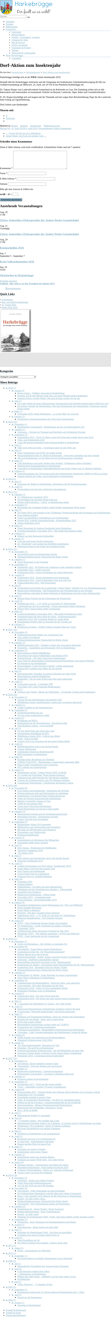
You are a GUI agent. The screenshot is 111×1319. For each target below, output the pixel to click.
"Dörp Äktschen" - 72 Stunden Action (34, 1284)
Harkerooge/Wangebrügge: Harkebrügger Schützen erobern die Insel (48, 1009)
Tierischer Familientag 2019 (30, 850)
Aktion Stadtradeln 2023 (28, 523)
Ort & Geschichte (20, 45)
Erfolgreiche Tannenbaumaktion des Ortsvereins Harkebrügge (45, 419)
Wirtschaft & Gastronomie (23, 53)
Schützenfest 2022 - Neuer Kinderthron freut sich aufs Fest (44, 580)
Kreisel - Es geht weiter (28, 1214)
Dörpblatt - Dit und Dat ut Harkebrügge (35, 1048)
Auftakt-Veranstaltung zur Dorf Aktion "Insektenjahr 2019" (44, 866)
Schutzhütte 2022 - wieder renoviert (33, 570)
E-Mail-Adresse (8, 178)
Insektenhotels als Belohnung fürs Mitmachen (38, 840)
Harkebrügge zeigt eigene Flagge (32, 1152)
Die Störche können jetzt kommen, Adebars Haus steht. (42, 1243)
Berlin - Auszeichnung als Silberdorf (34, 1250)
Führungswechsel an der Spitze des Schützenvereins (41, 546)
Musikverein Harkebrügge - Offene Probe (36, 894)
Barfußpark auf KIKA (27, 720)
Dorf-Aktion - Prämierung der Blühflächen (36, 848)
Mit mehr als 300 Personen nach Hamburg (36, 829)
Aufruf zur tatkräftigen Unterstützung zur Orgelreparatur (43, 518)
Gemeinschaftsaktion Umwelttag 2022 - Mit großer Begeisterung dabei (49, 614)
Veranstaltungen (45, 128)
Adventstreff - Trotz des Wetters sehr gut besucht (39, 1066)
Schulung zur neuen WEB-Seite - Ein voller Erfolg (40, 1159)
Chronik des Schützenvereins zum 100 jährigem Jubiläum (43, 780)
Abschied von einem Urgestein (31, 1149)
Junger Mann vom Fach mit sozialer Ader (26, 136)
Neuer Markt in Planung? (28, 910)
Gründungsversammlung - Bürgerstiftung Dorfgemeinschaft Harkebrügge (50, 1030)
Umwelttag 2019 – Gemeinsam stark (34, 897)
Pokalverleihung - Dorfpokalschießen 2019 (37, 900)
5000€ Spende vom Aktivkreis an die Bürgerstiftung (41, 1037)
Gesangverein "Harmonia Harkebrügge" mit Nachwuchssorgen (46, 1011)
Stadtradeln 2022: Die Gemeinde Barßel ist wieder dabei (43, 619)
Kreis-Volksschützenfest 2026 (17, 261)
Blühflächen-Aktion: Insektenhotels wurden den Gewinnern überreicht (49, 702)
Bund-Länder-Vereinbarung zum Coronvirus (37, 765)
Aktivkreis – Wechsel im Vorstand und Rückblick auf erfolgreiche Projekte (51, 432)
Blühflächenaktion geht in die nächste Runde (37, 746)
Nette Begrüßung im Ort (28, 1240)
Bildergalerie (11, 27)
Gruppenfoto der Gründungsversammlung (36, 1027)
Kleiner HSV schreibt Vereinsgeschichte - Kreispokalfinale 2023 (46, 520)
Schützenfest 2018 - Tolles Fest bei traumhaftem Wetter (42, 988)
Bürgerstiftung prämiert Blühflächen (33, 653)
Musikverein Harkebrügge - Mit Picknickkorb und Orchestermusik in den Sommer (54, 590)
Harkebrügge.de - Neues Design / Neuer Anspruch (40, 1209)
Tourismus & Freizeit (21, 47)
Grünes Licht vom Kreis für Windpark (34, 1172)
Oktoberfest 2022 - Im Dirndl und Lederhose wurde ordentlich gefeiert (49, 567)
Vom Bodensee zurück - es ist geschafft (35, 726)
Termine (9, 24)
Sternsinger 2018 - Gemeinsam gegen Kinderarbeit (40, 1056)
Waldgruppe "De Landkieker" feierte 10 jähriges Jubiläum (43, 1126)
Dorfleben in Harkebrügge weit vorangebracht (38, 1133)
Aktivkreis (16, 32)
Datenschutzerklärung (16, 1315)
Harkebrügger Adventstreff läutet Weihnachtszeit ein (41, 796)
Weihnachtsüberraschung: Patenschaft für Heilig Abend (42, 557)
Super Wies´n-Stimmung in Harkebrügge (36, 978)
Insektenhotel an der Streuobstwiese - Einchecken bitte (42, 723)
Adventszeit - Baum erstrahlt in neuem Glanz (37, 1063)
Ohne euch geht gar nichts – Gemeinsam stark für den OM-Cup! (46, 447)
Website (3, 184)
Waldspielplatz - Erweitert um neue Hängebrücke (39, 887)
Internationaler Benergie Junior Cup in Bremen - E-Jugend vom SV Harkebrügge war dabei (59, 1123)
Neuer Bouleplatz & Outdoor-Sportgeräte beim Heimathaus (44, 528)
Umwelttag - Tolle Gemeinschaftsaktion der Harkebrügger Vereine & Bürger (52, 1032)
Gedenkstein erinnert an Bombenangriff (35, 752)
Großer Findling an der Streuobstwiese (35, 707)
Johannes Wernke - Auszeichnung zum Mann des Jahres (43, 1165)
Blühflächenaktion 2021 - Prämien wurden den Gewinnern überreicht (49, 645)
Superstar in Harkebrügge (29, 1305)
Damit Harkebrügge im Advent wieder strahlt (38, 809)
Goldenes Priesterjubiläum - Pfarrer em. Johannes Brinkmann (45, 1170)
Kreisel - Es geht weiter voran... (31, 1198)
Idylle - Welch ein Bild (27, 739)
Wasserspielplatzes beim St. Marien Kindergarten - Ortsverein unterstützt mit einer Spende (58, 455)
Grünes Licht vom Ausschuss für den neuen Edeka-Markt (43, 741)
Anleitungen (7, 299)
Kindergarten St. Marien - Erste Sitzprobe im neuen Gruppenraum (47, 975)
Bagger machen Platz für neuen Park (34, 1144)
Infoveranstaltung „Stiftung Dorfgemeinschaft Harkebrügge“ (45, 1105)
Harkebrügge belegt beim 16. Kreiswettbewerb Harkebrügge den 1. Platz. (51, 1292)
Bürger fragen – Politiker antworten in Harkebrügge (41, 393)
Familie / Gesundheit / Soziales (26, 37)
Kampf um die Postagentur (29, 1297)
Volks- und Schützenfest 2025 (31, 440)
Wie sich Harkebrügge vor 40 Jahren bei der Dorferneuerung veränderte (50, 458)
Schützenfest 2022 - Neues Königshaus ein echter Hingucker (45, 572)
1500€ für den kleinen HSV (30, 803)
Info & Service (18, 42)
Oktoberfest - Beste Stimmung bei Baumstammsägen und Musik (46, 1222)
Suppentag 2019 (24, 881)
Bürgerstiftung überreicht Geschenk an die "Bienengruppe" (44, 962)
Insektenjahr (35, 126)
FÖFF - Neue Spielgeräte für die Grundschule (38, 936)
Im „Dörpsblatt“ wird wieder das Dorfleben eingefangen (43, 544)
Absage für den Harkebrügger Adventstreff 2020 (39, 700)
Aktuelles (10, 21)
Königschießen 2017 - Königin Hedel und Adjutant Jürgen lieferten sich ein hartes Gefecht (58, 1092)
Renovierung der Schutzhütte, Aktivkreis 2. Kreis (39, 1108)
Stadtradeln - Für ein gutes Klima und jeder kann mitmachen (44, 679)
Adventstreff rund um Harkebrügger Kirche (37, 554)
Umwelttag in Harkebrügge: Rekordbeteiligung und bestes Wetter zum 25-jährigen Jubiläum (59, 468)
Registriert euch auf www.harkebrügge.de (36, 1139)
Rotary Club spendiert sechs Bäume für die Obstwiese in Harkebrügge (49, 1196)
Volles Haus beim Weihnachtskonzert (34, 1183)
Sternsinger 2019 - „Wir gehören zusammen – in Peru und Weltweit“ (48, 933)
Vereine (15, 50)
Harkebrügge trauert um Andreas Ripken (35, 1157)
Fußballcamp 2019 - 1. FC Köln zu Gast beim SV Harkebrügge (46, 915)
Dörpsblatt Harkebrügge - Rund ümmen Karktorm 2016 (42, 1167)
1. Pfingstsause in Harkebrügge (31, 1274)
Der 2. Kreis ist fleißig (27, 1110)
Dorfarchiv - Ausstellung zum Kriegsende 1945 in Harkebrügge (46, 648)
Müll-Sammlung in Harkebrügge (32, 754)
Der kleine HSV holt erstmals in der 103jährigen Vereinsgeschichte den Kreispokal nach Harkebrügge (63, 512)
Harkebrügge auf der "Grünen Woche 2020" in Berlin (41, 772)
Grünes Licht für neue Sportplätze (32, 819)
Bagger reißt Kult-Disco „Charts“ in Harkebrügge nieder (43, 502)
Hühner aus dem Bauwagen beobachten (35, 536)
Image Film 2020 (9, 307)
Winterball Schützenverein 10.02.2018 (34, 1040)
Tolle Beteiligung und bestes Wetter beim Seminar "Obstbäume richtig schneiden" (54, 463)
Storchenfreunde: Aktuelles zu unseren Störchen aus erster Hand (46, 674)
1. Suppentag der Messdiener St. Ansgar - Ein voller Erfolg (44, 1004)
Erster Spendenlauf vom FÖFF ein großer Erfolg (39, 453)
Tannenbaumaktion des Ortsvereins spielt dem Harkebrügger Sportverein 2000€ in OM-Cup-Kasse (62, 473)
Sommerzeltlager (25, 884)
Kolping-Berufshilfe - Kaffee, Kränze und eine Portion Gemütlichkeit (49, 957)
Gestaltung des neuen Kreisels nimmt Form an (38, 1235)
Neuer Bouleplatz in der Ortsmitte (32, 562)
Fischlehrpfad (23, 1279)
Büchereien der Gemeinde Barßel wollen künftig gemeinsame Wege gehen (51, 507)
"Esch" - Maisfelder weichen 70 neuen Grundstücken (41, 1087)
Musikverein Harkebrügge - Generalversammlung (40, 1071)
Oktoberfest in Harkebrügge (17, 275)
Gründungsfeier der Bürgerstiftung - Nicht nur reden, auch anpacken (48, 983)
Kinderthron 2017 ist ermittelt (30, 1095)
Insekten (24, 126)
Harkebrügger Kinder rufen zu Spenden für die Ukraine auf (44, 622)
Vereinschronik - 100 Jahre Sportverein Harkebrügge (41, 658)
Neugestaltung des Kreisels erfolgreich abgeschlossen (41, 489)
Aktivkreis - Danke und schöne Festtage (35, 1180)
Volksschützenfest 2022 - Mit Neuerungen (36, 583)
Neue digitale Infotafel (27, 515)
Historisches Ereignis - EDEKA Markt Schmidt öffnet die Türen (46, 627)
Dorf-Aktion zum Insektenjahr (31, 871)
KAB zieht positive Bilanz (29, 1022)
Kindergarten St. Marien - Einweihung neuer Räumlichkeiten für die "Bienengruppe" (56, 965)
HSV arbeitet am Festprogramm (31, 767)
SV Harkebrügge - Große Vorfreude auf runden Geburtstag (44, 926)
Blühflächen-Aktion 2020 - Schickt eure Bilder (38, 736)
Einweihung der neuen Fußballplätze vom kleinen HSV (42, 655)
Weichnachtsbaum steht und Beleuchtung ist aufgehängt (42, 793)
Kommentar (6, 168)
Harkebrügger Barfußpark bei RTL (33, 733)
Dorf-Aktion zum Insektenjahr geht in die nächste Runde (43, 858)
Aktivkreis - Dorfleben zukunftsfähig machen (38, 959)
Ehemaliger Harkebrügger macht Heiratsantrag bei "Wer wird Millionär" (50, 905)
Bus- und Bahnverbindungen (15, 302)
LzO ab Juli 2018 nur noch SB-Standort (35, 1185)
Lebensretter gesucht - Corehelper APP (35, 684)
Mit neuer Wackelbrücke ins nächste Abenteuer (38, 1128)
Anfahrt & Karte (13, 1312)
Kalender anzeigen (8, 281)
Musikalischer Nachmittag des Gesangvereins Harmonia (43, 1266)
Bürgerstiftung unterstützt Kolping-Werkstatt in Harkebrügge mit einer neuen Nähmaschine (58, 593)
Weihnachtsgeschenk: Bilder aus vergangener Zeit (40, 635)
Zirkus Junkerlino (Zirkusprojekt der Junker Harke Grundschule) (39, 220)
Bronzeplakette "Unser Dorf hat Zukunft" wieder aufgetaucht (45, 666)
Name (3, 173)
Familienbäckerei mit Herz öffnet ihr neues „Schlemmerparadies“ (47, 616)
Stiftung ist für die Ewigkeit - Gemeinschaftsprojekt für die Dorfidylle (49, 1102)
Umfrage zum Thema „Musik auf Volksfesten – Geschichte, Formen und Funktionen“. (56, 692)
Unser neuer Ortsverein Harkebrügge (34, 806)
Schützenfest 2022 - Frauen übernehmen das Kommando (43, 577)
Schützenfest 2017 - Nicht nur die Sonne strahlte (39, 1084)
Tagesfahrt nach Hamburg (29, 892)
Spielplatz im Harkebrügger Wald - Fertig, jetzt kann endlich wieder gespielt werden (55, 1217)
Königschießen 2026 (12, 247)
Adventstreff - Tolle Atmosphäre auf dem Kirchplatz (41, 1191)
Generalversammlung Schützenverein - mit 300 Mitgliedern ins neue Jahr (50, 1050)
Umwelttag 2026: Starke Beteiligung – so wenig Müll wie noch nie (47, 414)
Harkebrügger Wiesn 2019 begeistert (34, 824)
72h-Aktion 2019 (25, 853)
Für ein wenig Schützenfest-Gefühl (33, 715)
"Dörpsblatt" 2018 (25, 928)
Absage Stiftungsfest (26, 749)
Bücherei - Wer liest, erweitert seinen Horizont (38, 913)
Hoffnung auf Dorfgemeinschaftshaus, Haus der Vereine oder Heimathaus (51, 1017)
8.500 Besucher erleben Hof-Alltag (33, 1271)
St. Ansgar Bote (9, 305)
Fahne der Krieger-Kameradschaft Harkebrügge (39, 798)
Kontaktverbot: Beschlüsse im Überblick (35, 759)
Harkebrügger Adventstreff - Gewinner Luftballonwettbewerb (45, 1074)
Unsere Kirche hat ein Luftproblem (23, 133)
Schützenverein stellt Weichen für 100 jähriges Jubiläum (42, 778)
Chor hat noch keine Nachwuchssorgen (35, 541)
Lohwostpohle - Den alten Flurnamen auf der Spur (40, 985)
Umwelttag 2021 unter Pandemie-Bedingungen (38, 687)
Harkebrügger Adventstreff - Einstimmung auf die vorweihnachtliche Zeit (50, 427)
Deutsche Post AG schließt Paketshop (34, 876)
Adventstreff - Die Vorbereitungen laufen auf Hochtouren (43, 1204)
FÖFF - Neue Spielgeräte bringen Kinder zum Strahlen (42, 923)
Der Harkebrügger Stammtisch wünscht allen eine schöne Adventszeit (49, 1193)
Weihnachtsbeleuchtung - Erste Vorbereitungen (38, 1211)
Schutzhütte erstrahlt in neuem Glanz (34, 1097)
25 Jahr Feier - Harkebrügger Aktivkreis (35, 1141)
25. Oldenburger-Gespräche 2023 (32, 497)
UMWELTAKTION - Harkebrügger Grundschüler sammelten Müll (48, 762)
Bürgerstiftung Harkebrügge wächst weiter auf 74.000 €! (43, 1024)
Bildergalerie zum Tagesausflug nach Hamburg (38, 827)
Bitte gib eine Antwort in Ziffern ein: (16, 189)
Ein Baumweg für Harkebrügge (31, 663)
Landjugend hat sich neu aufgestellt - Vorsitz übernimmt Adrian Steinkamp (51, 606)
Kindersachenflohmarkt (28, 835)
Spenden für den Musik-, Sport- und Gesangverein (40, 1019)
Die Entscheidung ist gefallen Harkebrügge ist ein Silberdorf (44, 1258)
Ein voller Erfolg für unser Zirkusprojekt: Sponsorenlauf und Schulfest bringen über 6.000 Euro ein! (63, 403)
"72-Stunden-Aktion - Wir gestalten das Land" (38, 1120)
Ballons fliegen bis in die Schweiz (32, 954)
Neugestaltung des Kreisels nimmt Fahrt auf (37, 499)
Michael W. (5, 128)
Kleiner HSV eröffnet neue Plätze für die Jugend (39, 668)
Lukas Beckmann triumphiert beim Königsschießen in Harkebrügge (48, 442)
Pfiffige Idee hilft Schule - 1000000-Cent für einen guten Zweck (46, 1276)
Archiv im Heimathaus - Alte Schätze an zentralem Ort (42, 944)
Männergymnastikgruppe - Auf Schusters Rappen (39, 918)
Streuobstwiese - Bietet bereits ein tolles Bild (37, 1227)
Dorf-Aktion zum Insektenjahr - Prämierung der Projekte (43, 790)
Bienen (14, 126)
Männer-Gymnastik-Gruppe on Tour (34, 801)
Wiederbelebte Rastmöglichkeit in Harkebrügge (39, 466)
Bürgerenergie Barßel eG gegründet (33, 1115)
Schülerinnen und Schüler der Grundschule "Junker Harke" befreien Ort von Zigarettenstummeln (61, 588)
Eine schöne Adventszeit (28, 637)
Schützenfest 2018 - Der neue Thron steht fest (38, 996)
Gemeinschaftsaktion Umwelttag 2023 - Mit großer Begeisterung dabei (49, 531)
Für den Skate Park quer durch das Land (35, 731)
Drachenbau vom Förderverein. (31, 832)
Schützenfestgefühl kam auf (30, 713)
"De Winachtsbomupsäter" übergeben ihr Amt (38, 1045)
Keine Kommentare (62, 128)
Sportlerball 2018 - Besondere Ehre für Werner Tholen (42, 967)
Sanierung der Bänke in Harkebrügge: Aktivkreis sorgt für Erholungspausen (52, 484)
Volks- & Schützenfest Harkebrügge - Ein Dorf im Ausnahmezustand (48, 1100)
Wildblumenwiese (52, 126)
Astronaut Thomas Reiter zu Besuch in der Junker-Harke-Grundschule (49, 1053)
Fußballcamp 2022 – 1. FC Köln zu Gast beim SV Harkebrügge (46, 603)
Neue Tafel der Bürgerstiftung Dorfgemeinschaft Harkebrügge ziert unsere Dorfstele (55, 661)
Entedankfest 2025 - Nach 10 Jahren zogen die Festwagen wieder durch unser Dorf (55, 437)
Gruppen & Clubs (20, 40)
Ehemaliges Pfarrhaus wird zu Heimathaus (36, 991)
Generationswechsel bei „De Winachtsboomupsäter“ (41, 952)
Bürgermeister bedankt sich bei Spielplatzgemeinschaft (42, 814)
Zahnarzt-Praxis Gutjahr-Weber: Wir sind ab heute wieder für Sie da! (48, 398)
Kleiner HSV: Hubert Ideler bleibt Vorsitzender (38, 609)
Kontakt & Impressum (16, 1310)
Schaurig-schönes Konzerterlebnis (32, 1079)
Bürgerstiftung (18, 34)
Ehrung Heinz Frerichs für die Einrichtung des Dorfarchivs (44, 598)
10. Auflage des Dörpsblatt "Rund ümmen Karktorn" (41, 775)
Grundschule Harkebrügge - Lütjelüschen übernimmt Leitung (45, 783)
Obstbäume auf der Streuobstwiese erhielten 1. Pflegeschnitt (44, 889)
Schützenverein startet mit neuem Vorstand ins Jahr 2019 (43, 931)
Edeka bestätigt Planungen (29, 907)
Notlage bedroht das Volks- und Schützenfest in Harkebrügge (45, 476)
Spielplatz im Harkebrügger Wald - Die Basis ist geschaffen (44, 1232)
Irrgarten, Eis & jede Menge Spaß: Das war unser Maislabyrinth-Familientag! (52, 396)
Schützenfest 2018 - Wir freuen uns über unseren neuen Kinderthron (48, 998)
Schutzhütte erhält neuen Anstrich (32, 842)
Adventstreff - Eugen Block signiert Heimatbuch (39, 949)
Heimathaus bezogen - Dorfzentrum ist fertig (37, 816)
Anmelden (16, 58)
